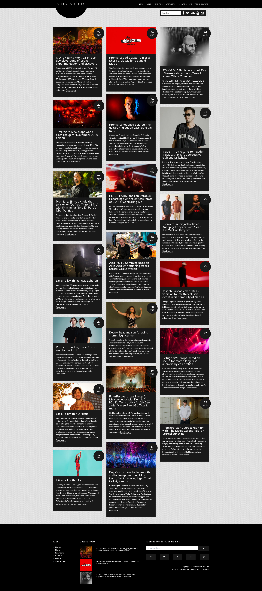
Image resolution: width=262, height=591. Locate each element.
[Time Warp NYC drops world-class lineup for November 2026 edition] (77, 114)
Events (158, 4)
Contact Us (60, 561)
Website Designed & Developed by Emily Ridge (190, 569)
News (141, 4)
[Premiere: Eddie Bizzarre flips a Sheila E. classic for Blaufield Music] (131, 40)
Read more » (71, 90)
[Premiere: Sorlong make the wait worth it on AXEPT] (77, 330)
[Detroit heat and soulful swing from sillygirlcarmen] (131, 315)
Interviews (170, 4)
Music (148, 4)
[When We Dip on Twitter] (187, 13)
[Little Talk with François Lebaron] (77, 260)
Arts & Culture (201, 4)
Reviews (58, 556)
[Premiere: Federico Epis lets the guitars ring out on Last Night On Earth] (131, 107)
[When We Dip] (71, 9)
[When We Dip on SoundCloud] (193, 13)
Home (58, 547)
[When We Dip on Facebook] (183, 13)
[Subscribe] (203, 548)
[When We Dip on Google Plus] (204, 557)
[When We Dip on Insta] (202, 13)
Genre (182, 4)
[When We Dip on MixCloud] (191, 557)
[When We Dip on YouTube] (198, 13)
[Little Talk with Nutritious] (77, 396)
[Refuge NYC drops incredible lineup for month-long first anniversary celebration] (184, 341)
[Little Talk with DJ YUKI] (77, 463)
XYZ (190, 4)
